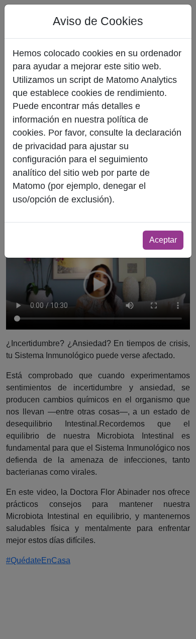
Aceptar (163, 240)
